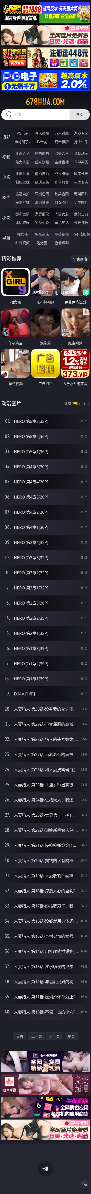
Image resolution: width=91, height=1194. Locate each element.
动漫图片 (81, 193)
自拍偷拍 (42, 153)
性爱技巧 (81, 222)
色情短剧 (62, 242)
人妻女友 (62, 214)
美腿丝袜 (22, 202)
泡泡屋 (42, 242)
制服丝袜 (22, 182)
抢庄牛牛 (81, 141)
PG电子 (22, 133)
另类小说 (42, 222)
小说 (6, 217)
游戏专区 (81, 133)
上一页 (36, 1036)
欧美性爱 (81, 173)
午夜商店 (42, 234)
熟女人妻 (22, 162)
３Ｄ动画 (81, 153)
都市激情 (22, 214)
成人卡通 (62, 173)
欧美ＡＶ (62, 153)
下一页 (54, 1036)
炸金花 (42, 141)
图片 (6, 197)
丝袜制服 (42, 162)
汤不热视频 (81, 234)
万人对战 (62, 133)
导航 (6, 238)
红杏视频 (22, 242)
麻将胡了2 (22, 141)
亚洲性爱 (22, 173)
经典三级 (42, 182)
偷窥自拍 (22, 193)
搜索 (79, 114)
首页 (19, 1036)
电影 (6, 177)
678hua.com (45, 102)
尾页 (71, 1036)
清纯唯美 (42, 202)
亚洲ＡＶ (22, 153)
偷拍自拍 (42, 173)
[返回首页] (85, 1184)
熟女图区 (62, 202)
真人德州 (42, 133)
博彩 (6, 137)
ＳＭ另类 (81, 162)
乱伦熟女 (62, 182)
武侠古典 (81, 214)
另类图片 (81, 202)
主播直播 (62, 162)
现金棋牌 (62, 141)
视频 (6, 157)
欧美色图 (62, 193)
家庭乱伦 (42, 214)
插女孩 (22, 234)
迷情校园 (22, 222)
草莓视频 (62, 234)
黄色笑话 (62, 222)
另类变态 (81, 182)
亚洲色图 (42, 193)
